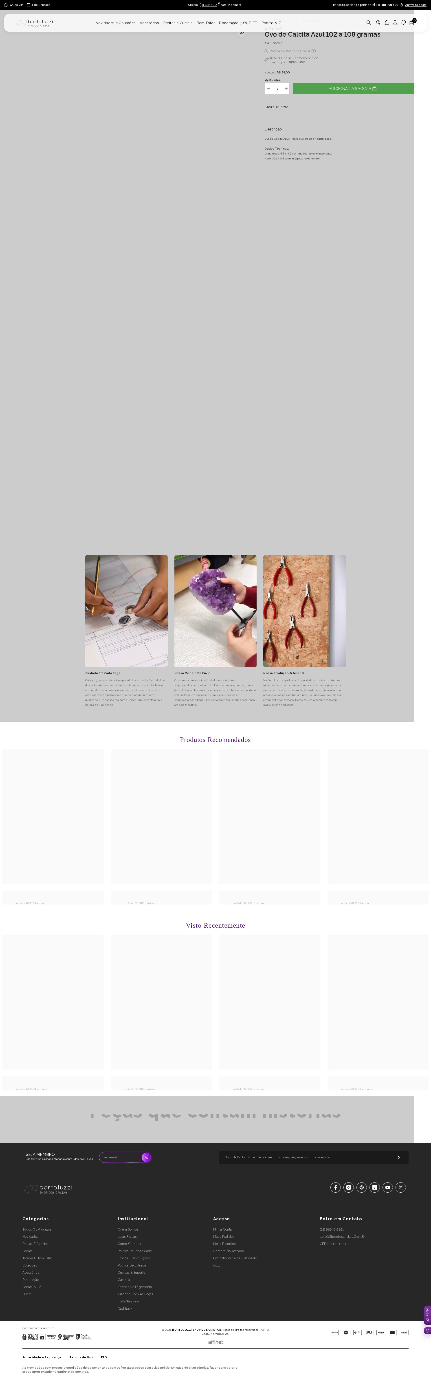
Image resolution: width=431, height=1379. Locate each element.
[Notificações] (386, 22)
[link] (53, 895)
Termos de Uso (81, 1357)
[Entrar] (395, 22)
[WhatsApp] (427, 1330)
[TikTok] (374, 1187)
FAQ (104, 1357)
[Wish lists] (403, 22)
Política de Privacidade (203, 1323)
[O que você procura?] (355, 22)
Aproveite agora (416, 5)
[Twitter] (401, 1187)
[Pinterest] (361, 1187)
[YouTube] (388, 1187)
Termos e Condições (230, 1323)
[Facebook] (335, 1187)
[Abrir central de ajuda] (427, 1315)
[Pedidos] (378, 22)
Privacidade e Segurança (41, 1357)
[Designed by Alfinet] (215, 1341)
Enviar (146, 1157)
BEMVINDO (297, 62)
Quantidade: (273, 79)
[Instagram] (348, 1187)
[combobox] (351, 22)
